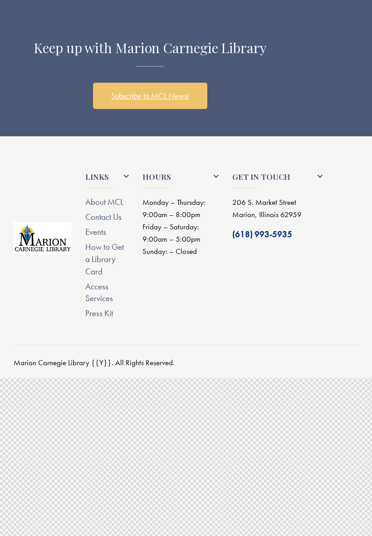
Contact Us (103, 217)
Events (95, 232)
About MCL (104, 202)
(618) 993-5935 (262, 234)
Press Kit (99, 313)
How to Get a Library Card (104, 259)
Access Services (99, 292)
